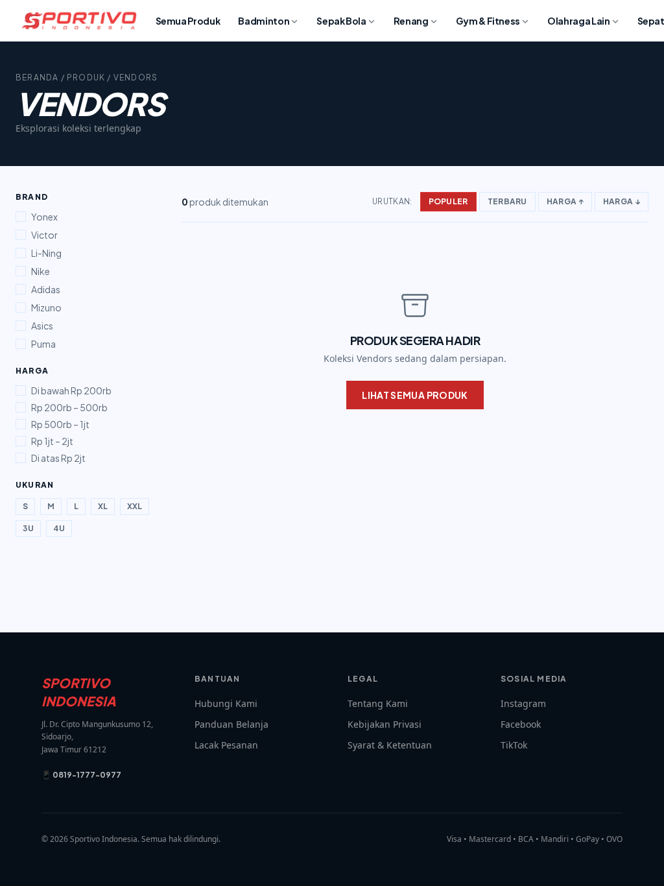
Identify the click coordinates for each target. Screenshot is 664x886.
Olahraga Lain (578, 21)
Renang (411, 21)
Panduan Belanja (231, 724)
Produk (86, 77)
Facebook (521, 724)
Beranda (37, 77)
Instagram (523, 703)
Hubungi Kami (226, 703)
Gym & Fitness (488, 21)
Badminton (263, 21)
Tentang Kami (378, 703)
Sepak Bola (341, 21)
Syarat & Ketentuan (390, 745)
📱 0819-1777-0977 (81, 775)
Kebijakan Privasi (384, 724)
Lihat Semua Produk (415, 395)
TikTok (514, 745)
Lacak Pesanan (226, 745)
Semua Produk (188, 21)
